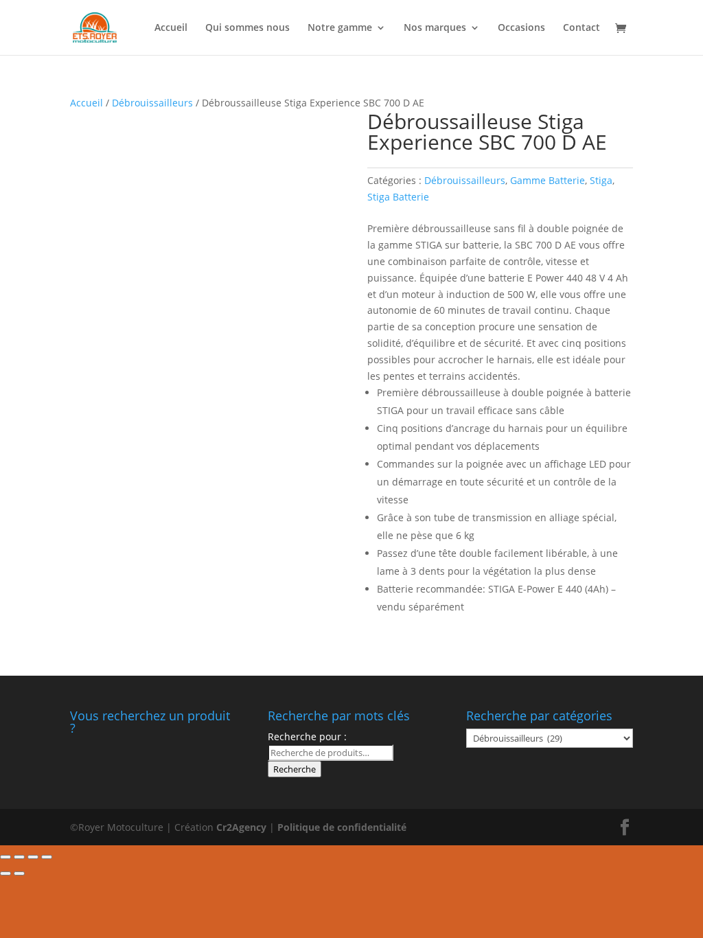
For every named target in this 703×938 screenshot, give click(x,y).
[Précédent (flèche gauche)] (5, 873)
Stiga (601, 180)
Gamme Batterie (547, 180)
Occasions (521, 28)
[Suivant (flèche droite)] (19, 873)
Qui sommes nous (247, 28)
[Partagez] (19, 857)
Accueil (170, 28)
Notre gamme (340, 28)
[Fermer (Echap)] (5, 857)
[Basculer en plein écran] (32, 857)
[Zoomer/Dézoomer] (46, 857)
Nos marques (435, 28)
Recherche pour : (307, 736)
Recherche (294, 769)
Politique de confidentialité (341, 827)
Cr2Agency (242, 827)
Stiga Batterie (398, 196)
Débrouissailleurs (152, 102)
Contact (581, 28)
